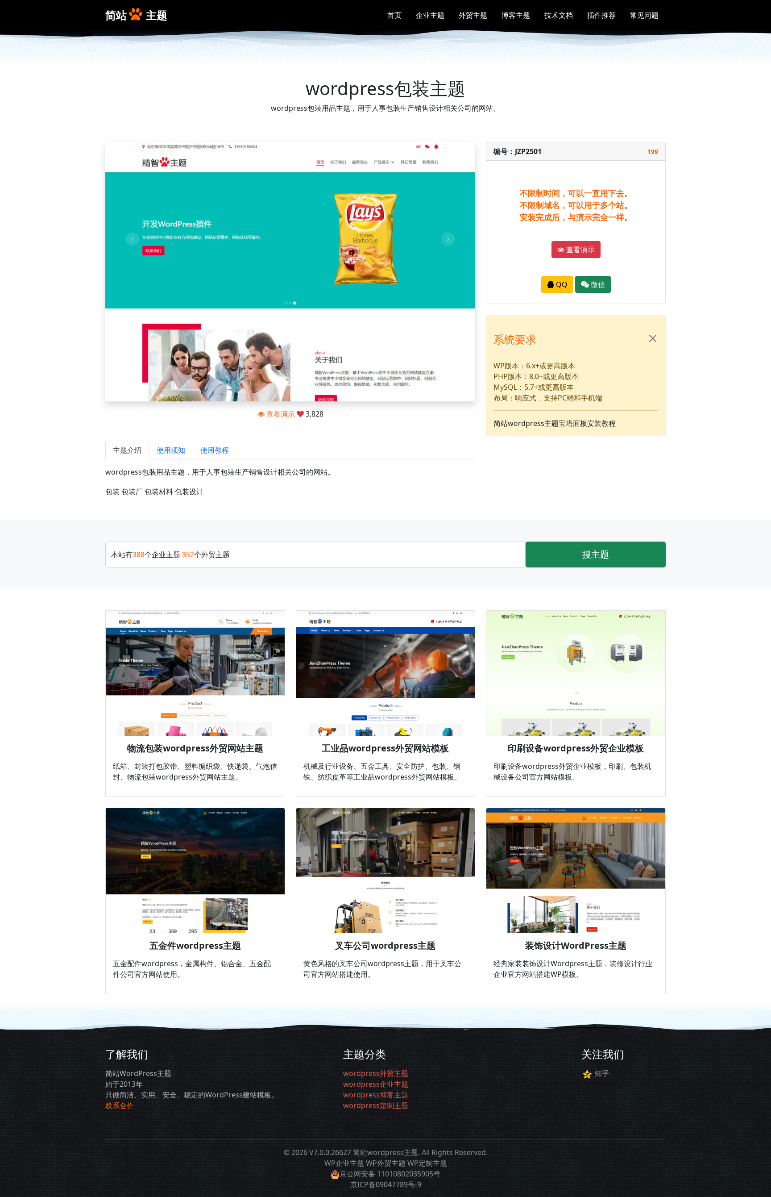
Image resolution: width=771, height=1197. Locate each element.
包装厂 (132, 491)
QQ (561, 284)
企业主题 (430, 15)
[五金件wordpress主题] (195, 870)
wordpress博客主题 (375, 1095)
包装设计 (189, 491)
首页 (394, 15)
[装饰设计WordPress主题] (575, 870)
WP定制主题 (427, 1163)
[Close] (652, 338)
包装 (112, 491)
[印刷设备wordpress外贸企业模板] (575, 673)
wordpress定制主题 (375, 1105)
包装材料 (159, 491)
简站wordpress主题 (385, 1152)
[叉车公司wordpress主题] (385, 870)
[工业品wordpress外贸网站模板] (385, 673)
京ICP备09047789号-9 (385, 1184)
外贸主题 (473, 15)
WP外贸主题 (386, 1163)
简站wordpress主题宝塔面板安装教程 (554, 423)
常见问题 (644, 15)
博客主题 (516, 15)
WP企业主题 (344, 1163)
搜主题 (595, 554)
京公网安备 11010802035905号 (390, 1174)
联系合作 (119, 1105)
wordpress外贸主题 (375, 1073)
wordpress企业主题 (375, 1084)
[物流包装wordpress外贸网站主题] (195, 673)
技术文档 (558, 15)
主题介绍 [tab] (127, 450)
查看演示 (280, 414)
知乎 (602, 1073)
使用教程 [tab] (214, 450)
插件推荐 (601, 15)
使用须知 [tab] (171, 450)
